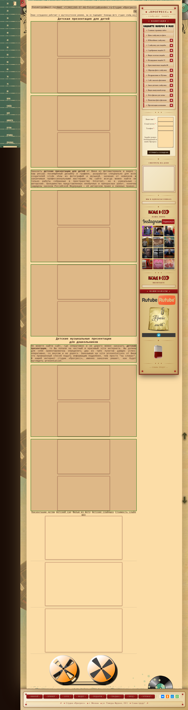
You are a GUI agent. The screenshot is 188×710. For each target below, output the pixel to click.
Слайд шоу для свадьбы (157, 45)
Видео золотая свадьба (156, 55)
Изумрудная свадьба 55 (156, 60)
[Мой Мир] (172, 696)
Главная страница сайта (157, 30)
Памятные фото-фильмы (157, 100)
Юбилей (35, 696)
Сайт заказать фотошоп (157, 80)
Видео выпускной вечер (157, 90)
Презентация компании (157, 105)
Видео (81, 696)
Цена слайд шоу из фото (157, 35)
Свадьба (115, 696)
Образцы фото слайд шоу (157, 70)
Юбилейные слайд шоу (156, 40)
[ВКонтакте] (162, 696)
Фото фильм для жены (156, 95)
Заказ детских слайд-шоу (157, 85)
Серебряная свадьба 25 (156, 50)
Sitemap (147, 696)
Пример (51, 696)
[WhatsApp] (177, 696)
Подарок (97, 696)
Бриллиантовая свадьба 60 (158, 65)
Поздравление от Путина (157, 75)
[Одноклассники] (167, 696)
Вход (131, 696)
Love (66, 696)
